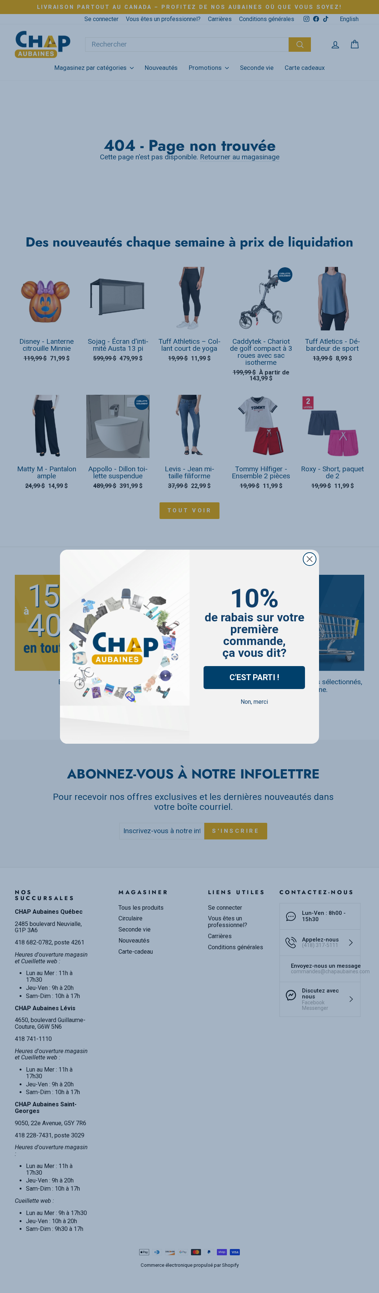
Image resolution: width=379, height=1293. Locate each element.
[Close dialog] (309, 559)
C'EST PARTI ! (254, 677)
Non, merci (254, 701)
